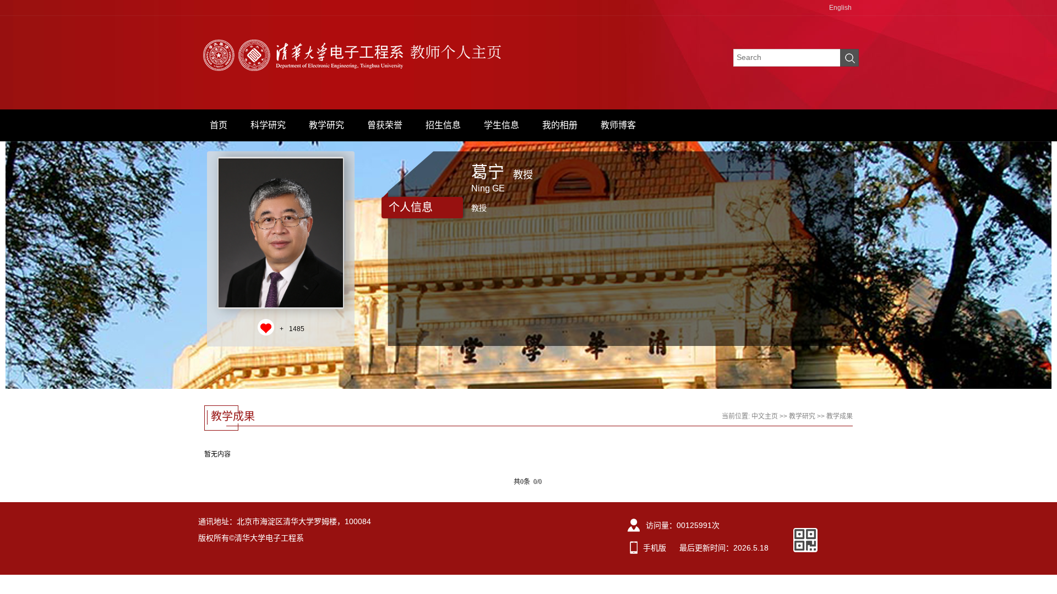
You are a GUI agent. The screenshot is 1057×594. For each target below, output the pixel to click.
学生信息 (501, 125)
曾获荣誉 (384, 125)
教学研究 (326, 125)
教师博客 (618, 125)
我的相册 (559, 125)
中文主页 (764, 416)
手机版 (654, 547)
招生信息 (443, 125)
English (840, 8)
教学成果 (839, 416)
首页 (218, 125)
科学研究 (268, 125)
